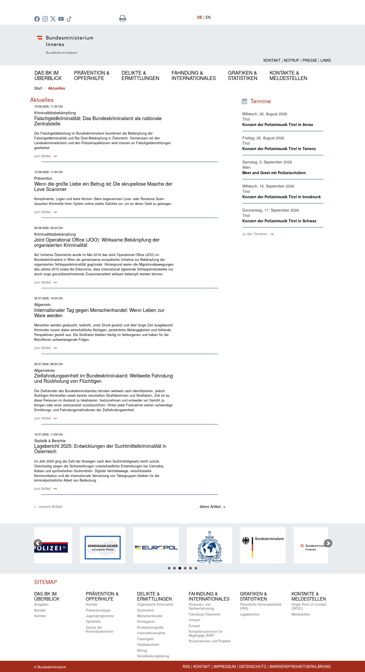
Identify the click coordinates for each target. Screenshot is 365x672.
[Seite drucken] (122, 19)
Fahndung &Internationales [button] (194, 75)
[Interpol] (177, 547)
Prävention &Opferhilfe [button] (92, 75)
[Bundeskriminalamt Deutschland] (230, 547)
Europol (194, 625)
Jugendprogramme (100, 615)
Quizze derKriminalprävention (100, 629)
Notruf (291, 60)
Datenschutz (252, 666)
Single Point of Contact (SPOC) (309, 606)
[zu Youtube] (61, 19)
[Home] (131, 45)
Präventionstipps (98, 610)
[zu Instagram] (45, 19)
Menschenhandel (149, 615)
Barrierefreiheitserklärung (300, 666)
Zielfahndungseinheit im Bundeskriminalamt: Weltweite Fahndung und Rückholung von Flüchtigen (103, 378)
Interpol (194, 619)
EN (208, 17)
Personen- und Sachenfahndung (201, 606)
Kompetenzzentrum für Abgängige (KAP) (206, 633)
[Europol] (123, 547)
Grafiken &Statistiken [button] (242, 75)
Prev (38, 543)
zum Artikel (43, 156)
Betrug (142, 650)
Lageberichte (249, 614)
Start (38, 88)
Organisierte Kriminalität (155, 604)
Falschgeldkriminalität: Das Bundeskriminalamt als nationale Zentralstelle (98, 120)
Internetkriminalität (151, 633)
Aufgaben (41, 604)
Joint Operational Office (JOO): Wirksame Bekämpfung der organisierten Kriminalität (97, 242)
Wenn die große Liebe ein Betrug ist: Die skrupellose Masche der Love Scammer (103, 186)
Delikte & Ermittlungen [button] (140, 75)
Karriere (40, 615)
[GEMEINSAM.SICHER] (70, 547)
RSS (186, 666)
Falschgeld (145, 638)
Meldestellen (301, 614)
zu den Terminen (255, 233)
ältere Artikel (213, 506)
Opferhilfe (93, 621)
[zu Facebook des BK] (37, 19)
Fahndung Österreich (204, 614)
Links (325, 60)
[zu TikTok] (69, 19)
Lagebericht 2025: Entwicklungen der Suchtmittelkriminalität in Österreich (100, 448)
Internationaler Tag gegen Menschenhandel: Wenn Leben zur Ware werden (99, 312)
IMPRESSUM (224, 666)
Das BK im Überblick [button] (48, 75)
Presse (309, 60)
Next (328, 543)
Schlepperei (146, 621)
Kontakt (272, 60)
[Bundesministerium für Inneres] (284, 547)
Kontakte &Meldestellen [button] (288, 75)
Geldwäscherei (148, 644)
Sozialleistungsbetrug (153, 656)
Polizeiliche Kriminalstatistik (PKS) (260, 606)
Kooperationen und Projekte (210, 641)
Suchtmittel (145, 610)
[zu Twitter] (53, 19)
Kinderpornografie (150, 627)
